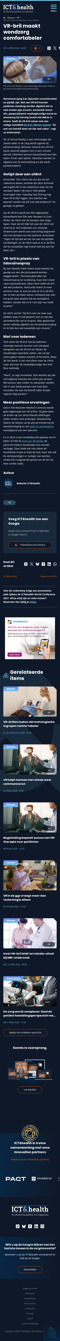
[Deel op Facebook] (43, 564)
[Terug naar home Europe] (18, 8)
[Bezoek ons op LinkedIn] (36, 1226)
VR (18, 18)
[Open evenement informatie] (52, 1333)
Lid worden (30, 1089)
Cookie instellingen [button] (30, 1323)
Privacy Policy (30, 1303)
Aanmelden (30, 1269)
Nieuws (11, 18)
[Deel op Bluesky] (37, 564)
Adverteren (30, 1293)
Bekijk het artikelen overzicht (25, 1032)
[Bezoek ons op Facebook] (30, 1226)
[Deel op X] (54, 48)
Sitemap (30, 1313)
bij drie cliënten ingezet (37, 124)
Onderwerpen (30, 1298)
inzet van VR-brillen (33, 441)
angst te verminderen (42, 426)
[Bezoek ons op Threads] (18, 1226)
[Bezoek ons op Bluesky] (24, 1226)
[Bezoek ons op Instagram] (42, 1226)
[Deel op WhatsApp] (55, 564)
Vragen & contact (30, 1288)
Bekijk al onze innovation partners (30, 1159)
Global (30, 1318)
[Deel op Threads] (49, 48)
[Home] (4, 18)
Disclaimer (30, 1308)
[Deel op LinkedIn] (49, 564)
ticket (33, 601)
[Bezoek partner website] (11, 1179)
